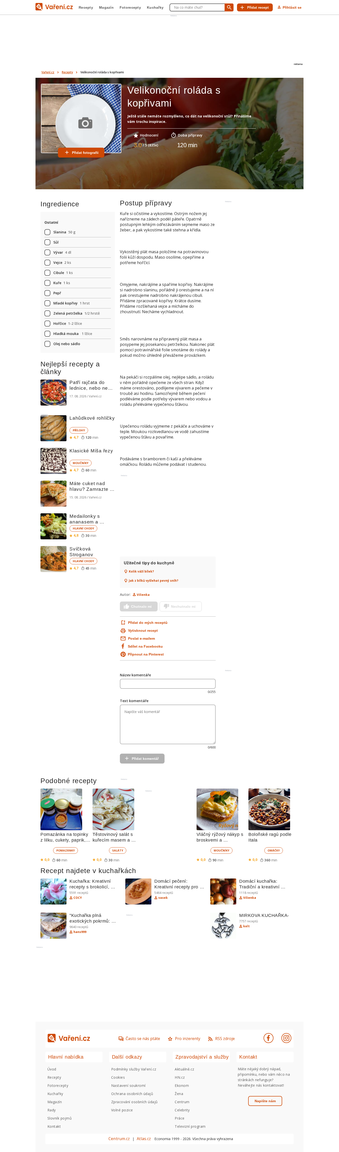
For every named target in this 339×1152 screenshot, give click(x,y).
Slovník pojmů (59, 1118)
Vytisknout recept (143, 630)
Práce (179, 1118)
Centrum (182, 1101)
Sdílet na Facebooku (145, 646)
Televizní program (190, 1126)
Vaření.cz (47, 72)
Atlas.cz (144, 1138)
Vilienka (143, 595)
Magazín (106, 7)
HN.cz (180, 1077)
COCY (77, 898)
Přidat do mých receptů (147, 623)
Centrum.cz (119, 1138)
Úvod (51, 1069)
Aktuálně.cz (184, 1069)
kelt (246, 926)
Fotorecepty (130, 7)
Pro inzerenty (187, 1038)
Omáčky (274, 850)
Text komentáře (134, 700)
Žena (179, 1093)
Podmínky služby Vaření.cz (133, 1069)
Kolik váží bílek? (141, 572)
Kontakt (54, 1126)
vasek (163, 898)
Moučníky (80, 463)
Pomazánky (65, 850)
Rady (51, 1110)
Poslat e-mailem (141, 638)
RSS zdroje (225, 1038)
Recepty (86, 7)
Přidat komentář (145, 759)
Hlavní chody (83, 528)
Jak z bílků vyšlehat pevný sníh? (153, 581)
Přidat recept (258, 7)
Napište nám (265, 1101)
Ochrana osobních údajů (132, 1093)
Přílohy (79, 430)
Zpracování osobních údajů (134, 1101)
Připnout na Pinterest (146, 654)
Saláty (117, 850)
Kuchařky (155, 7)
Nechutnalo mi (183, 606)
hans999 (79, 932)
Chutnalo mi (141, 606)
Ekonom (182, 1085)
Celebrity (182, 1110)
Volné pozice (122, 1110)
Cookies (118, 1077)
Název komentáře (135, 675)
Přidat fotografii (85, 153)
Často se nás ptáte (143, 1038)
